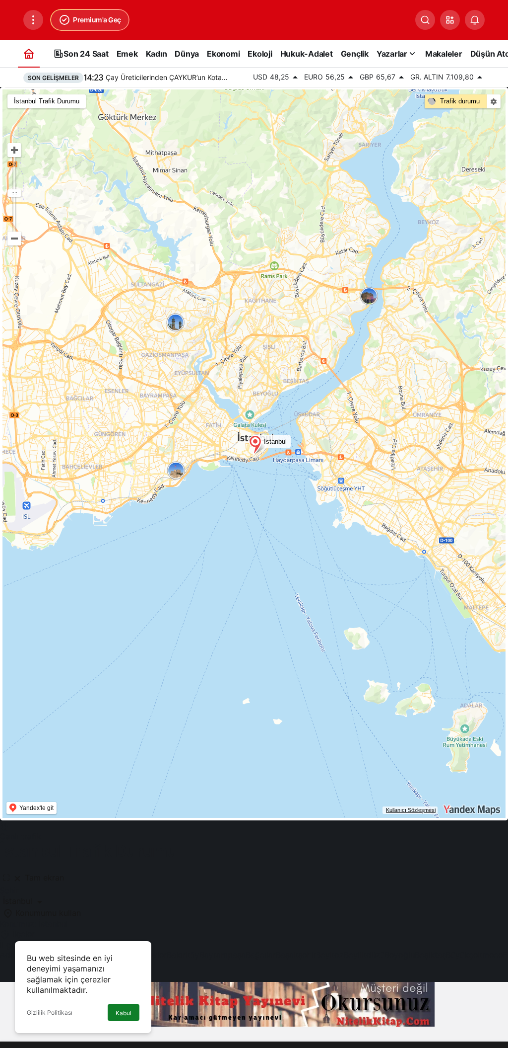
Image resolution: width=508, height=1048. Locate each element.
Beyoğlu (399, 955)
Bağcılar (261, 955)
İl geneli (14, 945)
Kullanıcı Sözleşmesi (411, 810)
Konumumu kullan (47, 913)
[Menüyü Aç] (33, 20)
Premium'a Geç (97, 19)
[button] (450, 20)
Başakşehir (296, 955)
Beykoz (330, 955)
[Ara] (425, 20)
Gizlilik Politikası (49, 1012)
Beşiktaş (430, 955)
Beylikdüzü (364, 955)
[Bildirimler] (475, 20)
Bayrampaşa (222, 955)
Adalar (12, 955)
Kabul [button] (123, 1013)
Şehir (9, 890)
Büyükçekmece (474, 955)
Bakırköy (183, 955)
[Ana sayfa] (29, 53)
